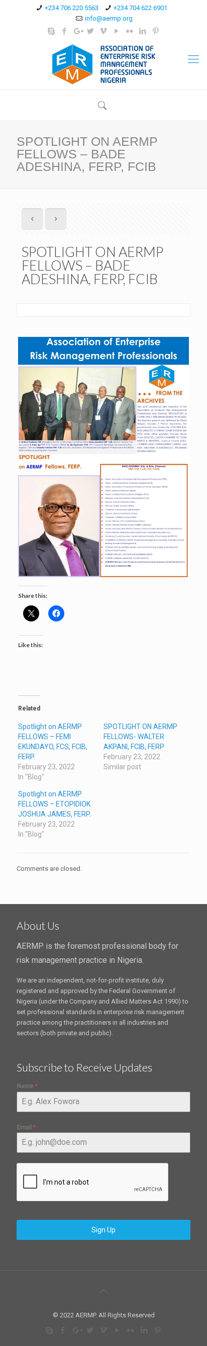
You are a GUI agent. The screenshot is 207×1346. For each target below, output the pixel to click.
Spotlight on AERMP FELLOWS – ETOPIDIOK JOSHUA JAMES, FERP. (54, 804)
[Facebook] (64, 31)
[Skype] (51, 31)
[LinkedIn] (143, 31)
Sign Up (103, 1230)
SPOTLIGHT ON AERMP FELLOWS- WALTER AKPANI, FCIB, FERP (140, 737)
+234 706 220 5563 (71, 8)
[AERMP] (103, 64)
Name (27, 1086)
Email (26, 1127)
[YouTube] (117, 31)
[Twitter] (90, 31)
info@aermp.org (109, 18)
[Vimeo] (103, 31)
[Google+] (77, 31)
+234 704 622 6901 (140, 8)
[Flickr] (130, 31)
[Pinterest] (156, 31)
